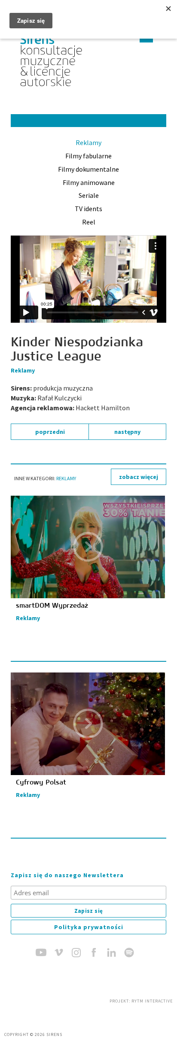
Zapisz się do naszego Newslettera (67, 875)
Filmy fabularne (88, 155)
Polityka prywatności (88, 927)
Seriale (89, 195)
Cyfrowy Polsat (41, 782)
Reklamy (88, 142)
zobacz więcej (138, 477)
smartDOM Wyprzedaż (52, 605)
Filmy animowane (89, 182)
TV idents (88, 208)
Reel (88, 222)
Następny (127, 432)
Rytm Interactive (152, 1001)
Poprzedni (50, 432)
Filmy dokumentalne (88, 169)
